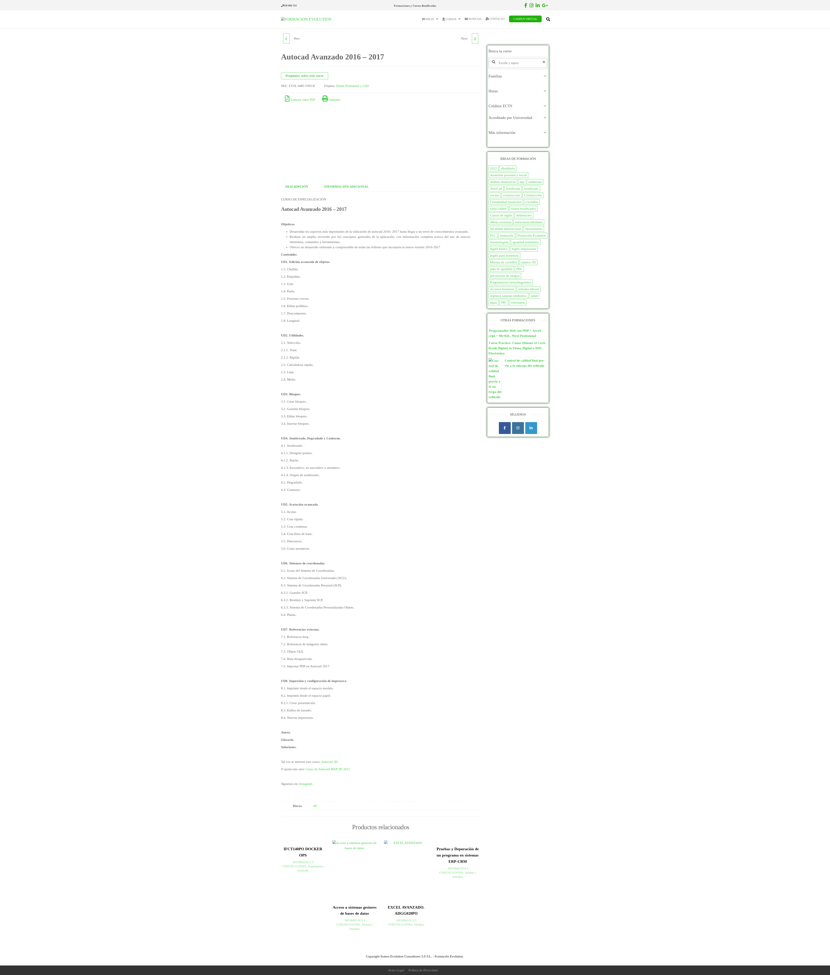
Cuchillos (531, 202)
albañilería (508, 168)
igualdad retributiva (525, 242)
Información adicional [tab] (346, 186)
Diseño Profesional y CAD (352, 86)
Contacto (496, 19)
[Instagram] (518, 428)
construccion (511, 195)
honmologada (499, 242)
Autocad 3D (329, 762)
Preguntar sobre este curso (305, 75)
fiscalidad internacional (505, 229)
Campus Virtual (525, 19)
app (522, 182)
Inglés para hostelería (504, 255)
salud (534, 296)
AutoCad (496, 188)
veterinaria (518, 302)
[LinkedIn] (531, 428)
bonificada (513, 188)
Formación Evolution (531, 235)
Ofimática (419, 924)
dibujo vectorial (500, 222)
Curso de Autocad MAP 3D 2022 (328, 769)
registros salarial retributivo (508, 296)
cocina (494, 195)
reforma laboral (528, 289)
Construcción (533, 195)
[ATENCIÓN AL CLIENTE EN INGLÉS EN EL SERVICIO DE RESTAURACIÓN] (286, 38)
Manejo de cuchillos (503, 262)
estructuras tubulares (529, 222)
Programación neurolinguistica (510, 282)
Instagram (306, 784)
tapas (493, 302)
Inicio (429, 19)
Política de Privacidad (423, 970)
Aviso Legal (396, 970)
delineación (524, 215)
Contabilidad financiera (506, 202)
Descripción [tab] (296, 186)
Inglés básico (499, 249)
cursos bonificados (523, 208)
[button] (518, 76)
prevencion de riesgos (505, 275)
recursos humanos (502, 289)
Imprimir (334, 99)
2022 (493, 168)
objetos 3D (528, 262)
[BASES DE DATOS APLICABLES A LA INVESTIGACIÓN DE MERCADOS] (475, 38)
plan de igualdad (501, 269)
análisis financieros (503, 182)
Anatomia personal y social (508, 175)
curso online (498, 208)
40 (315, 806)
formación (507, 235)
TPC (504, 302)
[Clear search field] (544, 62)
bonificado (531, 188)
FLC (493, 235)
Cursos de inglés (501, 215)
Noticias (474, 19)
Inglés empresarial (524, 249)
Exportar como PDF (302, 99)
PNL (519, 269)
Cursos (450, 19)
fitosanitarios (534, 229)
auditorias (535, 182)
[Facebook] (505, 428)
